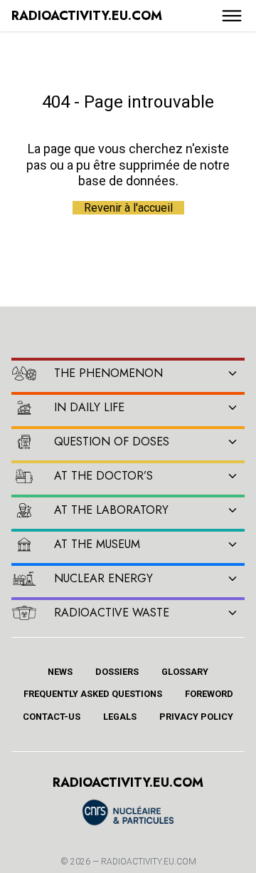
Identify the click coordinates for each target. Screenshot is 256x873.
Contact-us (51, 716)
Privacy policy (196, 716)
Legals (120, 716)
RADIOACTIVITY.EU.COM (148, 862)
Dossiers (117, 671)
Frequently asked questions (92, 693)
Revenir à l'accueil (128, 208)
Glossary (184, 671)
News (60, 671)
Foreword (209, 693)
